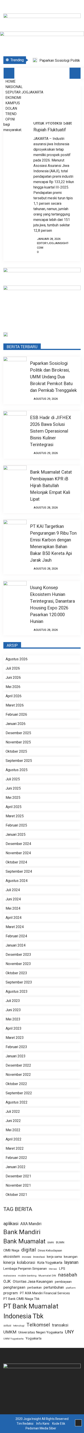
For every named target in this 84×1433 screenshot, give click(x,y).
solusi (7, 1326)
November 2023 (18, 964)
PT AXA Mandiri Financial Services (45, 1293)
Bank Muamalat (24, 1241)
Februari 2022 (16, 1157)
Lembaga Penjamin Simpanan (25, 1268)
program (10, 1293)
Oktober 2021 (16, 1194)
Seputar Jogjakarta (24, 92)
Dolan (11, 108)
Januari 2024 (16, 945)
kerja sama (54, 1256)
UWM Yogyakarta (13, 1339)
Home (10, 81)
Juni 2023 (13, 1010)
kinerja (9, 1262)
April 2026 (14, 696)
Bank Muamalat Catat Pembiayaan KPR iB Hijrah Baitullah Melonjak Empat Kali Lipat (51, 485)
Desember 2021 (18, 1176)
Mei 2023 (13, 1019)
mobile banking (27, 1276)
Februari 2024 (16, 936)
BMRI (50, 1243)
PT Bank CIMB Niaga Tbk (21, 1299)
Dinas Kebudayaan (50, 1250)
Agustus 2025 (17, 770)
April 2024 (14, 917)
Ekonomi (13, 97)
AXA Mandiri (30, 1224)
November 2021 (18, 1185)
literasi (53, 1269)
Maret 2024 (15, 927)
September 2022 (19, 1093)
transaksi (60, 1325)
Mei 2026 (13, 687)
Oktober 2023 (16, 973)
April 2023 (14, 1028)
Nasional (14, 87)
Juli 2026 (13, 668)
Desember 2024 (18, 844)
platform (71, 1288)
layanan (71, 1262)
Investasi (39, 1257)
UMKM (9, 1332)
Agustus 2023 (17, 991)
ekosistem (11, 1256)
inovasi (26, 1257)
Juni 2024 (13, 899)
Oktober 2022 (16, 1084)
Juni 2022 (13, 1121)
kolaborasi (26, 1262)
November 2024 (18, 853)
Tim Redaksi (25, 1423)
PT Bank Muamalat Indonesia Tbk (30, 1311)
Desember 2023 (18, 954)
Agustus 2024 (17, 880)
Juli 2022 (13, 1111)
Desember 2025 (18, 733)
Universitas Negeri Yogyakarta (40, 1332)
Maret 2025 (15, 816)
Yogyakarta (33, 1338)
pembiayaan (63, 1281)
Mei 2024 (13, 908)
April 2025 (14, 807)
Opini (10, 119)
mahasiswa (9, 1275)
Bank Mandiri (22, 1232)
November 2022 (18, 1074)
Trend (11, 114)
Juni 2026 (13, 677)
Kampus (12, 103)
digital (28, 1250)
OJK (7, 1282)
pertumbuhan (54, 1287)
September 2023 (19, 982)
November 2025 (18, 742)
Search (75, 73)
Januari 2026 (16, 724)
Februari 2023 (16, 1047)
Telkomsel (38, 1325)
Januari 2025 (16, 834)
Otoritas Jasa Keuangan (33, 1281)
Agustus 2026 (17, 659)
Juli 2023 (13, 1001)
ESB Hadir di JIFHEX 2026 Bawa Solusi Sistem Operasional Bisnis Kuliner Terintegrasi (50, 431)
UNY (69, 1332)
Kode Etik (58, 1423)
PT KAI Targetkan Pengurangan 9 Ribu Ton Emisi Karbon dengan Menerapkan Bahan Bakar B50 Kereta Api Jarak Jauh (53, 543)
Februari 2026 (16, 714)
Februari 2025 (16, 825)
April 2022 (14, 1139)
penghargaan (14, 1287)
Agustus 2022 (17, 1102)
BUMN (60, 1242)
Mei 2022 (13, 1130)
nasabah (67, 1275)
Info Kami (42, 1423)
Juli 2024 (13, 890)
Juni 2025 (13, 788)
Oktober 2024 (16, 862)
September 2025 (19, 760)
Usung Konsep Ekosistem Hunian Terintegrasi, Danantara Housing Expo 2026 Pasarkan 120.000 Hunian (52, 604)
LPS (62, 1268)
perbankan (34, 1287)
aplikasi (10, 1223)
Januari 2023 (16, 1056)
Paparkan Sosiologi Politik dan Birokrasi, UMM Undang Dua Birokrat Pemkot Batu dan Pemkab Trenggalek (53, 377)
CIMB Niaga (11, 1250)
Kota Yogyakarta (49, 1262)
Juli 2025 (13, 779)
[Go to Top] (78, 1423)
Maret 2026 (15, 705)
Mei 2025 (13, 797)
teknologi (18, 1326)
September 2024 (19, 871)
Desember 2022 (18, 1065)
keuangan (71, 1257)
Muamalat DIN (47, 1276)
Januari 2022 (16, 1167)
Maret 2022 (15, 1148)
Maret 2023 (15, 1037)
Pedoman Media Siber (41, 1428)
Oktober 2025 (16, 751)
